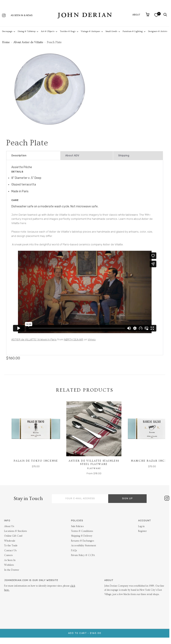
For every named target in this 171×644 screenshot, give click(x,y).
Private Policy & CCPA (83, 555)
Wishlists (9, 565)
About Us (9, 526)
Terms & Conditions (82, 531)
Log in (141, 526)
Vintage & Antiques (90, 31)
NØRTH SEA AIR (73, 339)
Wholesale (9, 540)
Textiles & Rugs (68, 31)
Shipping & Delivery (81, 536)
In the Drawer (11, 570)
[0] (156, 15)
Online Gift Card (13, 536)
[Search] (165, 15)
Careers (8, 555)
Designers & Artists (157, 31)
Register (142, 531)
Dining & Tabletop (27, 31)
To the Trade (11, 545)
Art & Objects (48, 31)
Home (6, 42)
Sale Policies (77, 526)
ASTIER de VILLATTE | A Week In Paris (34, 339)
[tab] (33, 155)
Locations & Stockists (15, 531)
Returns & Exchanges (82, 540)
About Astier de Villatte (28, 42)
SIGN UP (127, 498)
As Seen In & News (21, 15)
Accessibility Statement (83, 545)
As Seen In (9, 560)
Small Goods (111, 31)
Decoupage (7, 31)
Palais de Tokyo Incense (36, 460)
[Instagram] (4, 16)
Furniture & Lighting (133, 31)
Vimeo (92, 339)
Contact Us (10, 550)
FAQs (74, 550)
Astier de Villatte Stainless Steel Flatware (94, 462)
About (136, 14)
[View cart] (147, 14)
